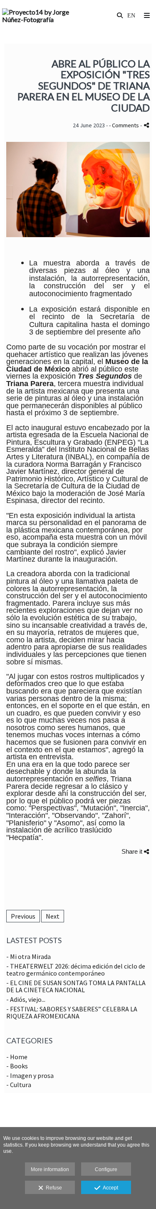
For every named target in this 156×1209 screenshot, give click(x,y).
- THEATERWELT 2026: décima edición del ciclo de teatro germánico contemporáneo (75, 970)
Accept (109, 1188)
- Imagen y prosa (30, 1075)
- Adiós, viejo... (25, 999)
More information (50, 1169)
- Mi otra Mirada (28, 956)
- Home (16, 1057)
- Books (17, 1066)
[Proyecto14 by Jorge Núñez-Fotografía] (40, 15)
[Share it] (146, 125)
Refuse (52, 1188)
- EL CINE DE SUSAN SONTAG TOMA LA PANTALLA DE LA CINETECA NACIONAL (76, 986)
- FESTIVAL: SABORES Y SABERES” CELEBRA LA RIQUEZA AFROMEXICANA (71, 1013)
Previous (23, 916)
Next (52, 916)
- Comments (124, 125)
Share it (132, 851)
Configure (106, 1169)
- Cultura (18, 1084)
